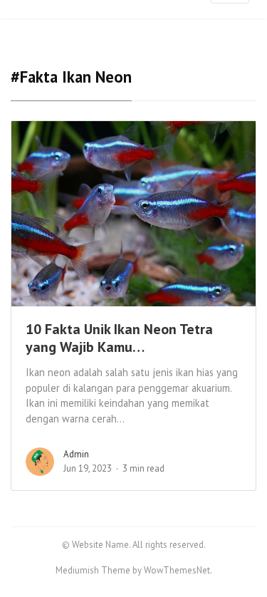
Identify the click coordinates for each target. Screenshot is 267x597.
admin (76, 454)
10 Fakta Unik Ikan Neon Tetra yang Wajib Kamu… (119, 338)
